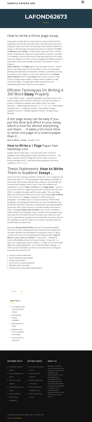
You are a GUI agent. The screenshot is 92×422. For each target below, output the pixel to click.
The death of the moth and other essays (18, 309)
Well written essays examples (16, 317)
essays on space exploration (20, 255)
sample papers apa (21, 3)
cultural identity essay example (21, 258)
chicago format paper (17, 260)
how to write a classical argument (22, 263)
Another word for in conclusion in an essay (18, 331)
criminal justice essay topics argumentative (25, 268)
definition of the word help (19, 265)
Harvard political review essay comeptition (14, 397)
